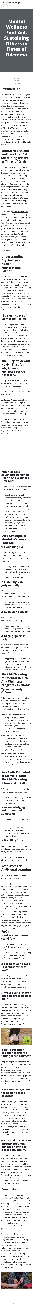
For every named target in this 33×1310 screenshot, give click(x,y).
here (3, 231)
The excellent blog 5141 (12, 2)
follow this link (7, 330)
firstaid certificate (20, 212)
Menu (5, 6)
